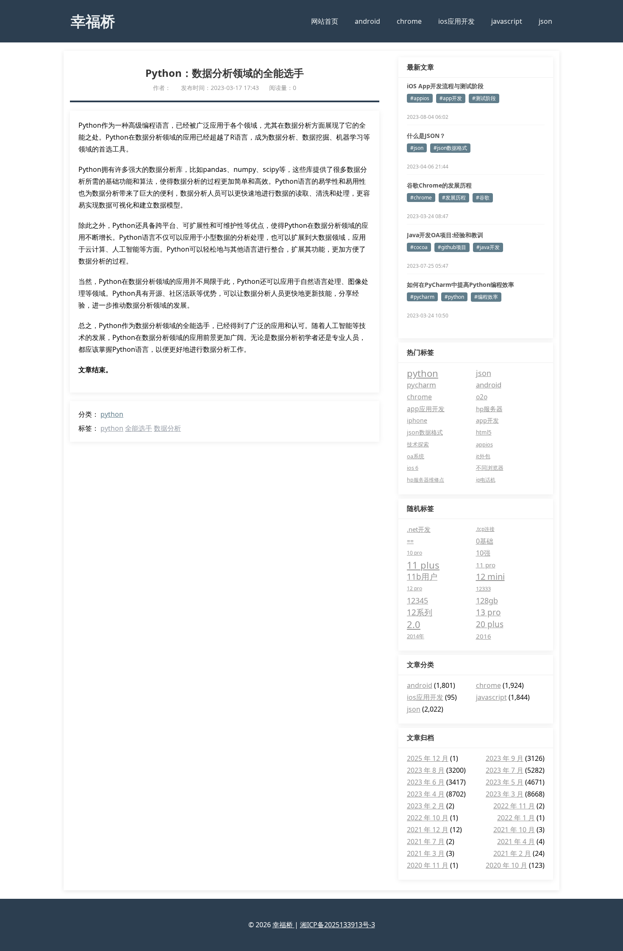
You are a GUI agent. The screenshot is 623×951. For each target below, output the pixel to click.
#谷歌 (483, 197)
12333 (483, 588)
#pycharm (422, 296)
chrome (409, 21)
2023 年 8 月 (426, 770)
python (111, 414)
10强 (483, 553)
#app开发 (450, 98)
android (367, 21)
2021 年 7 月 (426, 841)
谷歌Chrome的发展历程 (439, 185)
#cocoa (419, 247)
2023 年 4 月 (426, 794)
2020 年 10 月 (506, 865)
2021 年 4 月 (516, 841)
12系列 (419, 612)
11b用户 (422, 576)
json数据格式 (425, 432)
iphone (417, 420)
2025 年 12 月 (427, 758)
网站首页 (324, 21)
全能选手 (138, 428)
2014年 (415, 636)
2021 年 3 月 (426, 853)
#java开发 (488, 247)
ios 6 (412, 467)
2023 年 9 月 (504, 758)
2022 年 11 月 (514, 806)
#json (416, 147)
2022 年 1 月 (516, 817)
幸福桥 (93, 21)
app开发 (487, 420)
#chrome (421, 197)
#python (454, 296)
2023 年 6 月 (426, 782)
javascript (506, 21)
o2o (481, 396)
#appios (419, 98)
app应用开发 (426, 408)
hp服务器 (489, 408)
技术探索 (418, 444)
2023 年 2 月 (426, 806)
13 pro (488, 612)
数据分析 (167, 428)
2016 (483, 636)
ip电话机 (485, 479)
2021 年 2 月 (512, 853)
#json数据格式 (450, 147)
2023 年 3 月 (504, 794)
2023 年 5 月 (504, 782)
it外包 (483, 456)
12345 (417, 600)
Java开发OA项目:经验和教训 (445, 235)
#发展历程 (454, 197)
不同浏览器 (489, 467)
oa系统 (415, 456)
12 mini (490, 576)
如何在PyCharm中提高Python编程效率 (460, 285)
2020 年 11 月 (427, 865)
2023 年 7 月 (504, 770)
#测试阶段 (484, 98)
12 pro (414, 588)
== (410, 541)
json (545, 21)
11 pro (485, 565)
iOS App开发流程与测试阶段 (445, 86)
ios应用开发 (456, 21)
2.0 (413, 624)
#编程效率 (486, 296)
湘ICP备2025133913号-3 (337, 924)
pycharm (421, 385)
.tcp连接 (485, 529)
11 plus (423, 565)
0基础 (484, 541)
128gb (487, 600)
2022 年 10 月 (427, 817)
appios (484, 444)
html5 (484, 432)
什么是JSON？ (426, 136)
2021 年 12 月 (427, 829)
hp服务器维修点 (425, 479)
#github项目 (452, 247)
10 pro (414, 552)
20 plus (489, 624)
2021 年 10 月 (514, 829)
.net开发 (419, 529)
